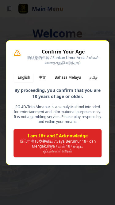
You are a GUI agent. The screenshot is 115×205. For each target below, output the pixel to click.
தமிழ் (94, 77)
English (24, 77)
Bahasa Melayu (68, 77)
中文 (42, 77)
